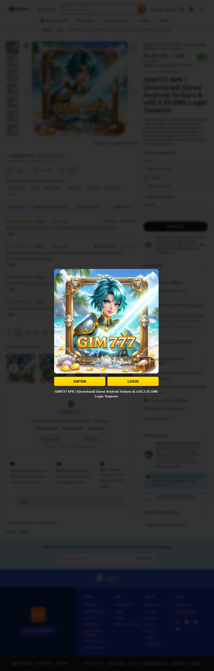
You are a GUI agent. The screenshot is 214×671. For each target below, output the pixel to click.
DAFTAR (79, 381)
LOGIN (133, 381)
